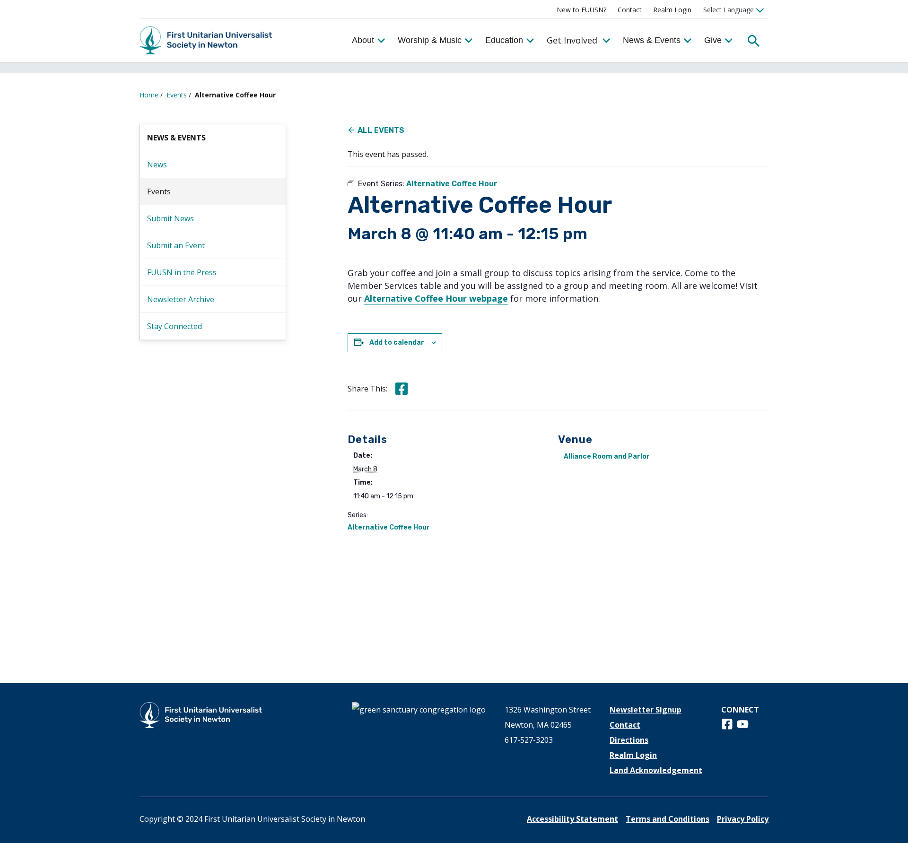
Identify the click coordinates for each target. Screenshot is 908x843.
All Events (381, 130)
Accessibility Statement (572, 819)
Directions (629, 740)
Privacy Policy (742, 819)
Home (149, 94)
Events (176, 94)
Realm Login (672, 9)
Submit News (170, 218)
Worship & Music (430, 40)
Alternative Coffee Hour (389, 527)
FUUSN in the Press (182, 272)
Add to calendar (396, 343)
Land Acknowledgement (656, 770)
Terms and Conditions (667, 819)
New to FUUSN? (581, 9)
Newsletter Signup (645, 709)
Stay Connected (174, 326)
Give (713, 40)
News (157, 164)
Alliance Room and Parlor (607, 456)
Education (504, 40)
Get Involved (572, 40)
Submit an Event (176, 245)
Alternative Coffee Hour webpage (436, 298)
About (363, 40)
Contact (630, 9)
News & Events (652, 40)
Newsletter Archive (180, 299)
